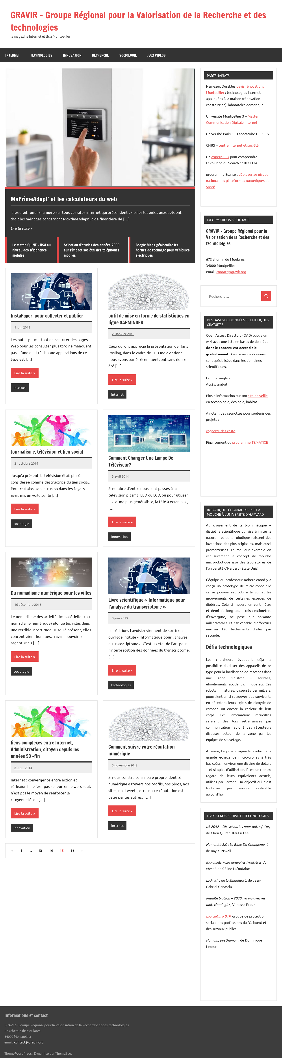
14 (51, 850)
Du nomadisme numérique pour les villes (51, 592)
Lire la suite (20, 228)
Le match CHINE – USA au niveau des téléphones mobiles (31, 250)
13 (40, 850)
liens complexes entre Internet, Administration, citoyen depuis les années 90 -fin (45, 749)
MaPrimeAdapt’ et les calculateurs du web (64, 199)
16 (72, 850)
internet (12, 55)
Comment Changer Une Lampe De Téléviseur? (140, 461)
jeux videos (156, 55)
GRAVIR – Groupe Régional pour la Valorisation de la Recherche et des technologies (138, 21)
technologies (41, 55)
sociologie (128, 55)
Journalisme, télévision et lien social (47, 451)
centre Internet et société (239, 145)
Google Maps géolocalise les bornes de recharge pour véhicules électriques (163, 250)
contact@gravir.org (231, 271)
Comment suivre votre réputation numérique (141, 750)
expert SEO (220, 156)
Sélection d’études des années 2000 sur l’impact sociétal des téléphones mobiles (91, 250)
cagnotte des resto (220, 430)
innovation (72, 55)
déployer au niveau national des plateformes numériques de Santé (237, 180)
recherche (100, 55)
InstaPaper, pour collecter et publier (47, 315)
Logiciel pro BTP (218, 916)
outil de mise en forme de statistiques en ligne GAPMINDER (148, 319)
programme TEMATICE (250, 442)
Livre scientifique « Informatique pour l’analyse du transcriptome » (146, 603)
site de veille (258, 395)
